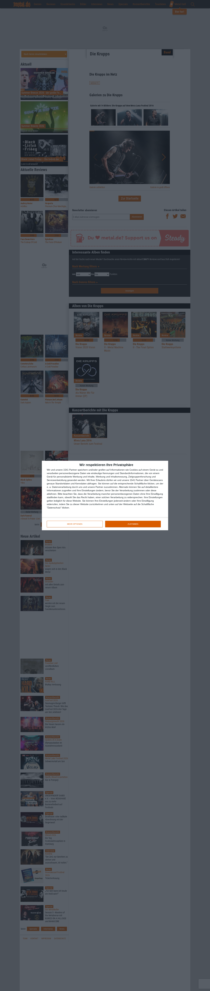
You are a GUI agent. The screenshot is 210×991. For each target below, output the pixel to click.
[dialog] (105, 495)
